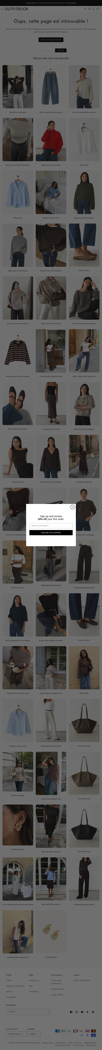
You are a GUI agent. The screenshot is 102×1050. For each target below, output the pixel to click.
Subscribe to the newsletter (51, 533)
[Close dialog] (73, 507)
